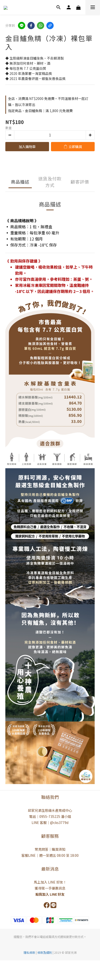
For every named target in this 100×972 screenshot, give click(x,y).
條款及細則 (45, 952)
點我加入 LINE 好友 (50, 894)
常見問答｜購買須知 (50, 849)
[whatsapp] (40, 25)
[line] (21, 25)
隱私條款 (29, 952)
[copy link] (50, 25)
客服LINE (28, 855)
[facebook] (31, 25)
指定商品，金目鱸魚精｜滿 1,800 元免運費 (40, 110)
